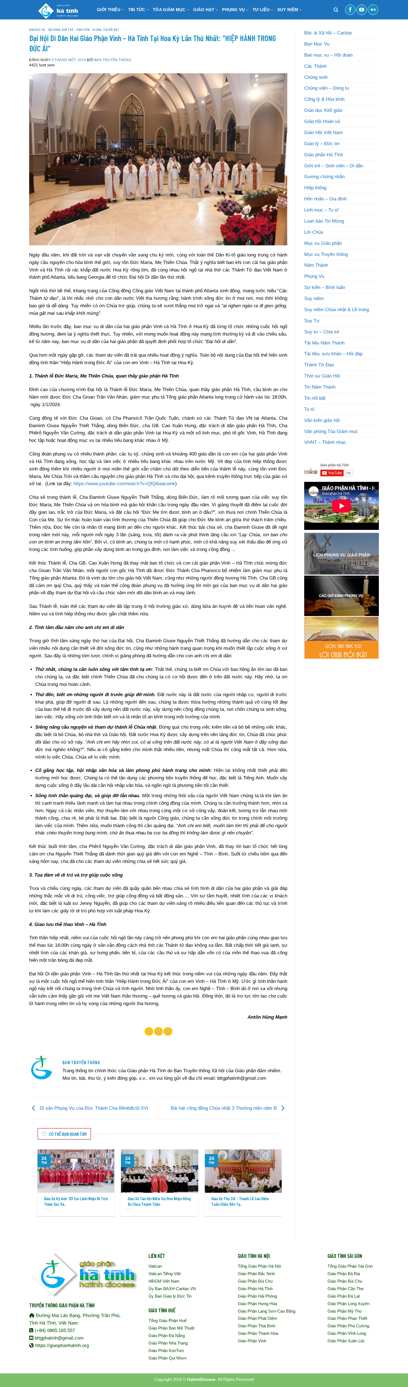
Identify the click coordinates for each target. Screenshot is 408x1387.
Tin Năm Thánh (320, 387)
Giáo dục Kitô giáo (323, 110)
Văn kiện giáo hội (322, 420)
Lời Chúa (313, 232)
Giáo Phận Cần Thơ (346, 1288)
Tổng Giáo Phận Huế (167, 1320)
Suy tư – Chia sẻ (321, 331)
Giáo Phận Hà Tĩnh (255, 1288)
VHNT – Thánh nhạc (325, 442)
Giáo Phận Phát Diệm (257, 1318)
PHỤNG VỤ (233, 9)
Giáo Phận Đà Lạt (344, 1296)
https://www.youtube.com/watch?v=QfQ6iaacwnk (124, 483)
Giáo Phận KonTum (166, 1350)
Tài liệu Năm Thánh (324, 343)
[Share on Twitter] (158, 1031)
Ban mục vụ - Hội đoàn (44, 29)
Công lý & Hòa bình (324, 99)
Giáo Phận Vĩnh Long (347, 1333)
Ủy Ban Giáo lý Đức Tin (170, 1296)
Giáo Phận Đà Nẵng (166, 1335)
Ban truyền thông (112, 60)
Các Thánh (315, 66)
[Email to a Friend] (167, 1031)
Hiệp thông (315, 187)
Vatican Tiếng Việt (164, 1273)
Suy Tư (311, 320)
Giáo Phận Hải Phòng (257, 1296)
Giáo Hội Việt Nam (323, 132)
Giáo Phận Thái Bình (256, 1325)
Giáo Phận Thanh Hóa (258, 1333)
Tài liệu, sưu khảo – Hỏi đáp (333, 353)
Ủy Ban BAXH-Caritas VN (172, 1288)
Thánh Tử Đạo (319, 364)
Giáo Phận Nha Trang (168, 1343)
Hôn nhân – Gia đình (325, 199)
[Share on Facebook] (149, 1031)
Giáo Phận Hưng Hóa (257, 1303)
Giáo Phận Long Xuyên (348, 1303)
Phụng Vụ (314, 276)
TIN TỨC (136, 9)
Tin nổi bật (111, 29)
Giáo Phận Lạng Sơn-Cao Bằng (266, 1311)
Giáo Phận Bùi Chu (255, 1281)
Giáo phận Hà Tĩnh (323, 154)
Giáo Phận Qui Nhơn (167, 1358)
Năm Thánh (316, 265)
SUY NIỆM (287, 9)
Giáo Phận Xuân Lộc (346, 1340)
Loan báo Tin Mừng (324, 221)
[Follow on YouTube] (361, 9)
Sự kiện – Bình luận (324, 287)
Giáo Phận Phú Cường (348, 1325)
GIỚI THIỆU (108, 9)
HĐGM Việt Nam (164, 1281)
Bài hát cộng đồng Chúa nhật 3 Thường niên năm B (224, 1108)
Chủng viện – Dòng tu (326, 88)
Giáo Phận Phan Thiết (347, 1318)
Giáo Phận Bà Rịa (344, 1273)
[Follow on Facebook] (350, 9)
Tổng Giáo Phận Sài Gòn (350, 1266)
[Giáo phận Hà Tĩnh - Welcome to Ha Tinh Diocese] (57, 9)
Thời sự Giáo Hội (322, 376)
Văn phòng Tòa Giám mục (331, 431)
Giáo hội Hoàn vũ (322, 121)
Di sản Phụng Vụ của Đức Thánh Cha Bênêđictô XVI (93, 1108)
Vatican (155, 1266)
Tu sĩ (309, 409)
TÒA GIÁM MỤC (169, 9)
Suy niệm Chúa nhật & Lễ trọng (336, 309)
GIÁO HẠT (203, 9)
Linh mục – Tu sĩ (321, 210)
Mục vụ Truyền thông (326, 254)
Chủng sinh (316, 77)
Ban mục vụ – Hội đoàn (328, 55)
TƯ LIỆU (261, 9)
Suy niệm (314, 298)
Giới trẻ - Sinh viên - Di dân (82, 29)
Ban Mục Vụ (316, 44)
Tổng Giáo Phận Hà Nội (259, 1266)
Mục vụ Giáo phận (323, 243)
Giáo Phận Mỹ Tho (345, 1311)
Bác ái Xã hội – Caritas (328, 33)
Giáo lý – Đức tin (321, 143)
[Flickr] (373, 9)
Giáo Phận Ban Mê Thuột (171, 1328)
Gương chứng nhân (324, 176)
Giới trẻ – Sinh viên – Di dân (333, 165)
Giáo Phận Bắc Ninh (256, 1273)
